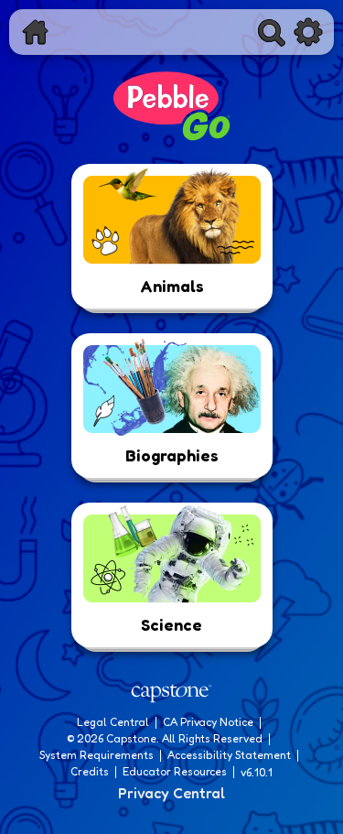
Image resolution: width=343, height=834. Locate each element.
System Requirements (96, 755)
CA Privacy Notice (208, 722)
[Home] (34, 32)
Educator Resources (175, 771)
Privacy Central (171, 793)
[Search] (271, 32)
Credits (89, 771)
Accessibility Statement (229, 755)
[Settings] (308, 32)
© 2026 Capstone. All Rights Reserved (165, 738)
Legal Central (113, 722)
